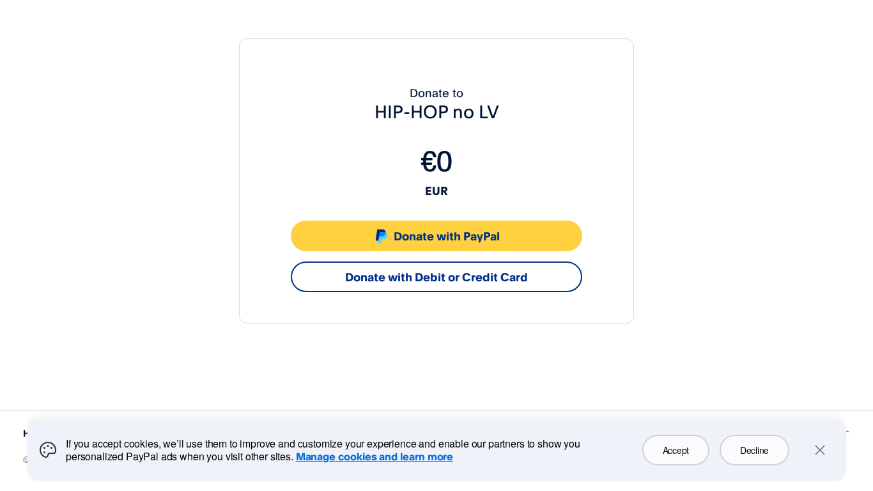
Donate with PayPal (447, 236)
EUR (436, 190)
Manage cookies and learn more (374, 456)
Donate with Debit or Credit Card (436, 277)
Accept (676, 450)
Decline (754, 450)
